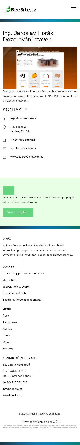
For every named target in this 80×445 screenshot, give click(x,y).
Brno (67, 425)
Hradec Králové (55, 425)
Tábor (44, 427)
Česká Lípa (48, 425)
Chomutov (65, 427)
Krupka (25, 425)
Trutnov (39, 429)
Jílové (21, 425)
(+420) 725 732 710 (15, 382)
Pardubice (62, 425)
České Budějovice (33, 427)
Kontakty (8, 348)
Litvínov (8, 427)
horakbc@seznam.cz (23, 148)
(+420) (22, 139)
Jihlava (75, 427)
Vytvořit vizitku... (18, 212)
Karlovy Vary (50, 427)
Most (4, 427)
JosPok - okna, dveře (16, 286)
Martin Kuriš (10, 280)
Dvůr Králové (45, 429)
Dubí (75, 425)
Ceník (6, 335)
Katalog (7, 328)
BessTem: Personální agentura (22, 299)
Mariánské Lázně (58, 427)
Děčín (18, 425)
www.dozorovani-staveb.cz (26, 156)
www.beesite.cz (12, 395)
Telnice (27, 427)
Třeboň (40, 427)
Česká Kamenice (40, 425)
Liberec (33, 425)
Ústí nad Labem (8, 425)
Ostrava (71, 425)
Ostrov (70, 427)
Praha (29, 425)
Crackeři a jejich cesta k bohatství (23, 273)
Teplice (14, 425)
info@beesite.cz (12, 388)
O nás (6, 341)
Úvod (6, 315)
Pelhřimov (33, 429)
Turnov (13, 427)
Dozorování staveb (14, 293)
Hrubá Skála (21, 427)
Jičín (16, 427)
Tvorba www (10, 322)
